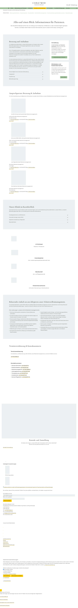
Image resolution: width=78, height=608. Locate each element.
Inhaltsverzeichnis (7, 538)
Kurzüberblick (31, 12)
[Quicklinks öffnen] (1, 590)
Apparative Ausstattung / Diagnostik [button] (17, 219)
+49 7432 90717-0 (25, 365)
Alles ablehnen (7, 575)
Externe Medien (7, 572)
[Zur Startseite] (39, 3)
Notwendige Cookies (8, 569)
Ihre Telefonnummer (7, 493)
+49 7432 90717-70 (26, 377)
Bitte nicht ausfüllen (7, 496)
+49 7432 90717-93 (23, 375)
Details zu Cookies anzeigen (10, 573)
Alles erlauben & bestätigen (17, 575)
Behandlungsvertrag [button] (13, 78)
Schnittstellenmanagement (41, 12)
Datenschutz (6, 543)
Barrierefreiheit (6, 546)
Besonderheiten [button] (12, 222)
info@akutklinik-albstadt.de (10, 513)
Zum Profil (11, 120)
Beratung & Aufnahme (14, 12)
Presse (4, 540)
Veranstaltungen (69, 12)
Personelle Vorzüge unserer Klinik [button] (16, 217)
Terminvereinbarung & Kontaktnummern (56, 12)
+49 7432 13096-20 (14, 119)
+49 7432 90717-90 (24, 367)
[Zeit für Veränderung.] (71, 4)
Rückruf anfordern (7, 500)
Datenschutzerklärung (50, 564)
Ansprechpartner (23, 12)
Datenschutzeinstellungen (9, 544)
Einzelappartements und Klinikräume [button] (17, 214)
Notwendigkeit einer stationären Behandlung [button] (19, 71)
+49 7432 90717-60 (24, 373)
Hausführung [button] (12, 76)
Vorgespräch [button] (11, 74)
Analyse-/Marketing (8, 570)
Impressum (5, 541)
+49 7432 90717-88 (26, 371)
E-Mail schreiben (31, 119)
